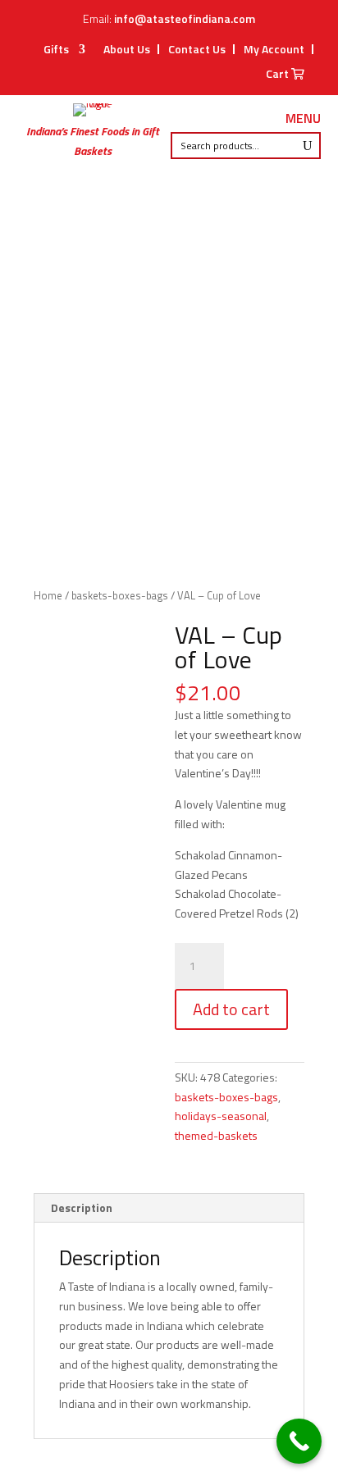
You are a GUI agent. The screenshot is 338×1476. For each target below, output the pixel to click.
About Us (126, 48)
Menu (303, 119)
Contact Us (197, 48)
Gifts (56, 50)
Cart (278, 75)
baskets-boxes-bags (119, 595)
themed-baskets (216, 1135)
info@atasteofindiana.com (184, 18)
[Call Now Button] (299, 1441)
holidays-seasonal (221, 1115)
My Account (274, 48)
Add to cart (231, 1009)
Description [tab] (81, 1207)
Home (48, 595)
